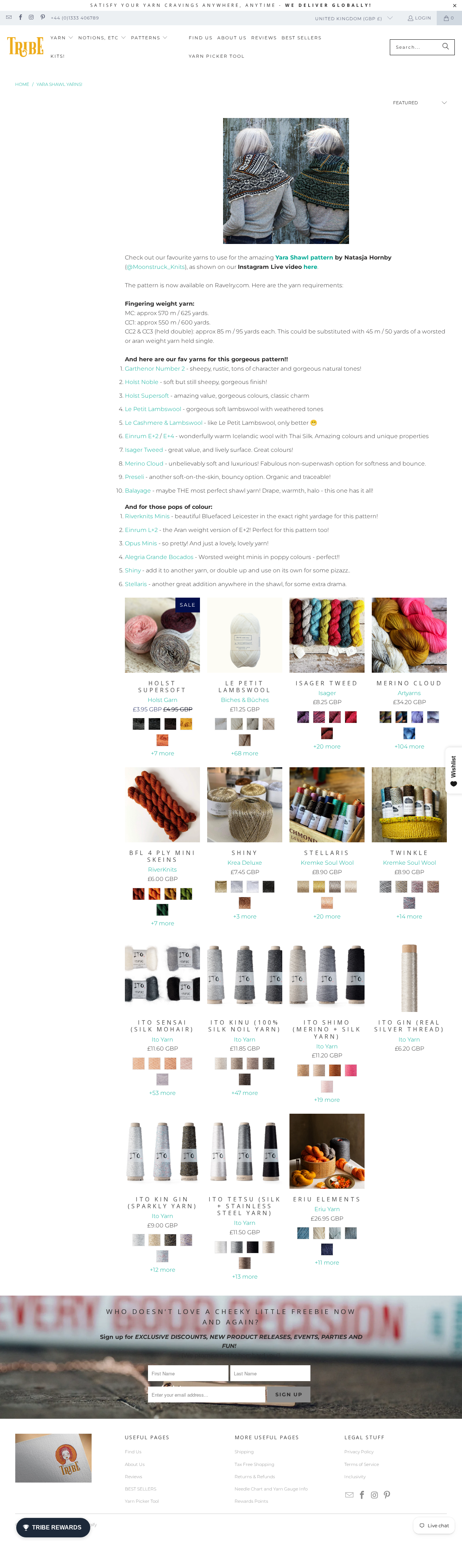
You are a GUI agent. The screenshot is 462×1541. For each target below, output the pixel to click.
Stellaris (136, 584)
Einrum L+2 (141, 530)
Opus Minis (141, 543)
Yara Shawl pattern (304, 257)
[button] (62, 38)
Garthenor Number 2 (155, 368)
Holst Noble (141, 382)
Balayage (138, 490)
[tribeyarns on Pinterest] (42, 18)
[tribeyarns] (25, 47)
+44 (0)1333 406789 (75, 18)
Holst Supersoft (147, 395)
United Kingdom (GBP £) (349, 18)
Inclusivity (355, 1476)
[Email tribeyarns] (8, 18)
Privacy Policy (359, 1451)
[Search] (446, 47)
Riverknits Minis (147, 516)
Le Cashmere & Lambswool (163, 422)
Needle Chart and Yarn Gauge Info (271, 1489)
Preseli (134, 476)
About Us (135, 1464)
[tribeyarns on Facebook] (20, 18)
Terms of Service (361, 1464)
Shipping (244, 1451)
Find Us (133, 1451)
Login (423, 18)
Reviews (133, 1476)
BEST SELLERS (140, 1489)
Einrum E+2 (141, 436)
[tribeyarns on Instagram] (31, 18)
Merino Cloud (144, 463)
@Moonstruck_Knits (156, 266)
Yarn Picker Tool (142, 1501)
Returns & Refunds (255, 1476)
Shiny (133, 570)
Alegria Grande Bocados (159, 557)
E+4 (168, 436)
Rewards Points (251, 1501)
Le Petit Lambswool (153, 409)
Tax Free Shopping (254, 1464)
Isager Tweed (144, 449)
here (310, 266)
